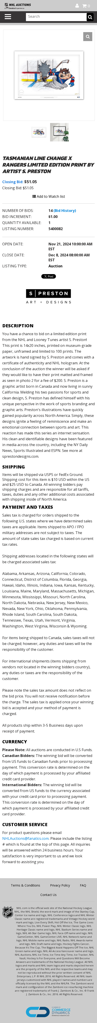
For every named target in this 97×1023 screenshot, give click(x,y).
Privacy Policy (60, 885)
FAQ (83, 885)
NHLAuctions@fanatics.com (25, 838)
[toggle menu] (7, 16)
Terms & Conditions (25, 885)
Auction (55, 266)
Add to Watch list (50, 196)
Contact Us (48, 895)
